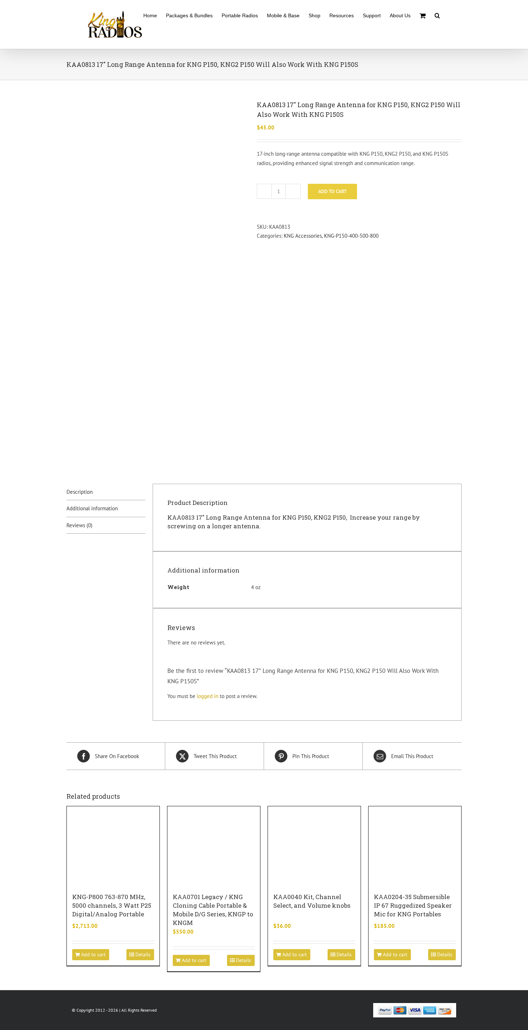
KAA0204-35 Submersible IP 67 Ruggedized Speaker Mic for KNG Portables (413, 905)
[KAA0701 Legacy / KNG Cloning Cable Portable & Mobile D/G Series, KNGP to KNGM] (213, 846)
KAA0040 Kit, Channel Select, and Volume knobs (312, 901)
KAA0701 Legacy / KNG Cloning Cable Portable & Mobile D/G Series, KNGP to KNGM (213, 910)
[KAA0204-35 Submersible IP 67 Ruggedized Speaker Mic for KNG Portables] (415, 846)
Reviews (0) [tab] (79, 525)
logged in (207, 696)
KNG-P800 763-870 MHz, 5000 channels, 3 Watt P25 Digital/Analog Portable (111, 905)
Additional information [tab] (92, 508)
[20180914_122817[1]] (156, 281)
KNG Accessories (303, 235)
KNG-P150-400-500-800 (351, 235)
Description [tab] (79, 491)
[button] (437, 15)
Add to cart (332, 191)
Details (142, 954)
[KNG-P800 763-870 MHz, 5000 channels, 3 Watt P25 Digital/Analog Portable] (113, 846)
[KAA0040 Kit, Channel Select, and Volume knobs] (314, 846)
